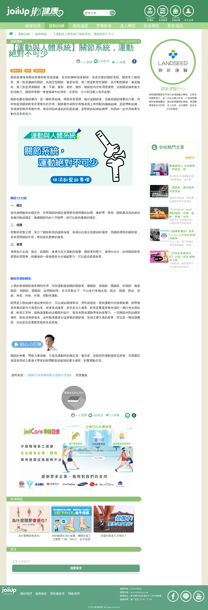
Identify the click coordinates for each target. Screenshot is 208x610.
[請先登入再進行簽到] (74, 398)
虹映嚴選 (163, 11)
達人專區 (128, 26)
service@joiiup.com (139, 592)
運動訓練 (56, 26)
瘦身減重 (80, 26)
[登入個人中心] (188, 11)
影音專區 (151, 26)
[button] (112, 13)
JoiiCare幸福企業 (176, 18)
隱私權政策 (57, 593)
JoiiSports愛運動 (150, 18)
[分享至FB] (134, 61)
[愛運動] (150, 11)
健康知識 (33, 26)
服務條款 (41, 593)
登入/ (186, 20)
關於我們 (26, 593)
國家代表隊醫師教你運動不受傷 (49, 375)
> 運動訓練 (23, 34)
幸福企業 (175, 11)
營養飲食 (104, 26)
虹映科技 (99, 607)
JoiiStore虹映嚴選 (163, 18)
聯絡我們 (74, 593)
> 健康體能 (40, 34)
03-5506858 (135, 588)
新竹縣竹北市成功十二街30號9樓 (145, 596)
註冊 (191, 20)
